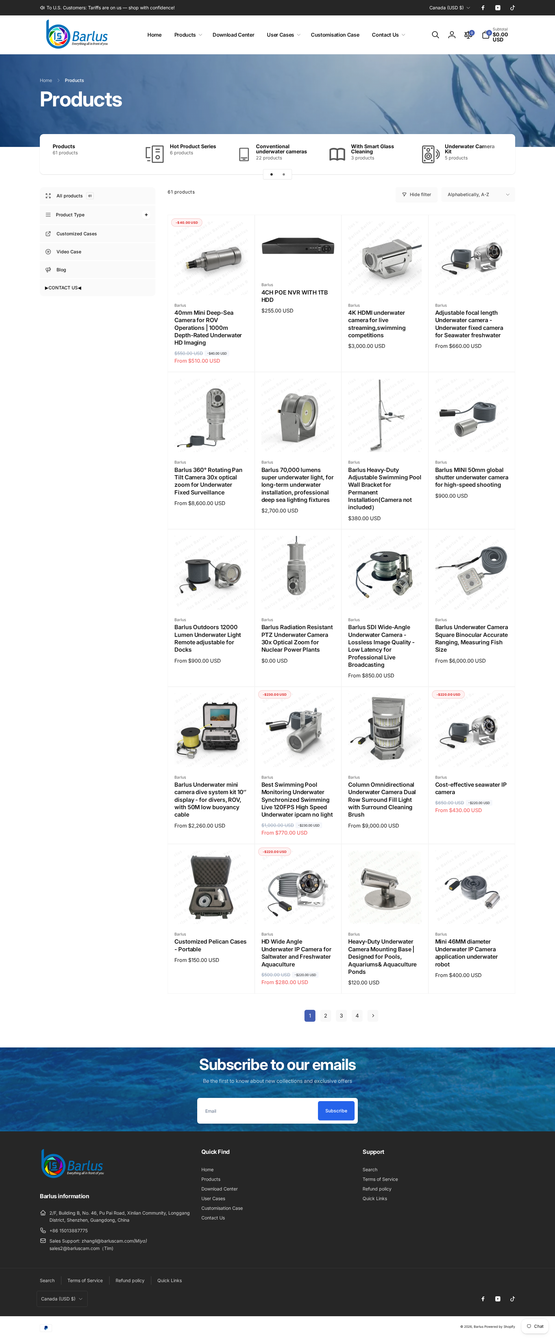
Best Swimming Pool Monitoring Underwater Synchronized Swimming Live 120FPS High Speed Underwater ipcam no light (297, 799)
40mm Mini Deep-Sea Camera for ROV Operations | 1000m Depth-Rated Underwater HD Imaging (208, 327)
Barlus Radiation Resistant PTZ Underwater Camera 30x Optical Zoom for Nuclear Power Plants (297, 638)
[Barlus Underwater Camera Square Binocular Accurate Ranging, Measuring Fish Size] (472, 598)
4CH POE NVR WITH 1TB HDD (294, 296)
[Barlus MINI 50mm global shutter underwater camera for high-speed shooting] (472, 440)
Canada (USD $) (446, 7)
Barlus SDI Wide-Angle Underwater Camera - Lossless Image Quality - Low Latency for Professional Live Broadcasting (381, 646)
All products (74, 196)
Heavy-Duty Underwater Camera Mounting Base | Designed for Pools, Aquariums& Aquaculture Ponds (382, 956)
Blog (61, 269)
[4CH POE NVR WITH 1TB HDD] (298, 263)
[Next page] (372, 1016)
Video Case (69, 251)
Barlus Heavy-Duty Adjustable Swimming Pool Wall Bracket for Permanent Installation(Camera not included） (384, 488)
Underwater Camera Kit (470, 149)
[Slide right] (499, 154)
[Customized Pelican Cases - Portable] (211, 912)
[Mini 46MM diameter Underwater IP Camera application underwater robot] (472, 912)
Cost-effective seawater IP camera (471, 788)
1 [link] (310, 1015)
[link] (107, 7)
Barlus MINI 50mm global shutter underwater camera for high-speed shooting (471, 477)
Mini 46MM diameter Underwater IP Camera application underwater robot (466, 952)
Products (64, 146)
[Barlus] (72, 1178)
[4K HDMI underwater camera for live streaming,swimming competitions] (385, 283)
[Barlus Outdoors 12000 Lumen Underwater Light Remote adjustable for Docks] (211, 598)
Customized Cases (77, 233)
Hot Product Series (193, 146)
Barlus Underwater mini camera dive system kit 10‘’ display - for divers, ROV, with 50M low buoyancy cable (210, 799)
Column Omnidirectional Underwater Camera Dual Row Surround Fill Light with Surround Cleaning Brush (382, 799)
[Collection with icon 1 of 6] (271, 174)
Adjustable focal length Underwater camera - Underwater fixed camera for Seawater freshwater (469, 324)
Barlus (478, 1326)
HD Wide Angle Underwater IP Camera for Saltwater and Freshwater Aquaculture (296, 952)
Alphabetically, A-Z (468, 194)
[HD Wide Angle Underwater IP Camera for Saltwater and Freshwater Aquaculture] (298, 912)
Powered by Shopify (499, 1326)
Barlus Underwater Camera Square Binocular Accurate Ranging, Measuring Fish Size (471, 638)
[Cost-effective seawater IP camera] (472, 755)
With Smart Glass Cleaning (372, 149)
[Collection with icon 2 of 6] (283, 174)
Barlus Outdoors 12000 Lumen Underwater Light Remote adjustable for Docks (207, 638)
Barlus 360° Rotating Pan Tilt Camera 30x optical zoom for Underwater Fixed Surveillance (208, 481)
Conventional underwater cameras (281, 149)
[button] (187, 35)
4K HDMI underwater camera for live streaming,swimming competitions (377, 324)
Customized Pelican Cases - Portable (210, 945)
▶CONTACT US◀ (63, 287)
